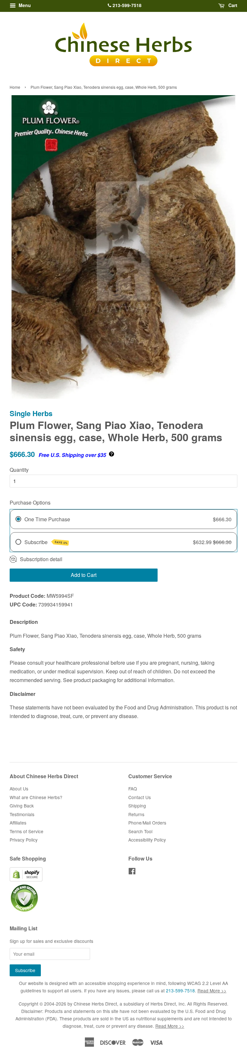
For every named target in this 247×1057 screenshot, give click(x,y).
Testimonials (22, 814)
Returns (136, 814)
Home (15, 87)
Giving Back (22, 805)
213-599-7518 (126, 5)
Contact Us (139, 797)
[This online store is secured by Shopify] (26, 879)
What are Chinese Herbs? (36, 797)
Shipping (137, 805)
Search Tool (140, 831)
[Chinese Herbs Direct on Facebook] (132, 872)
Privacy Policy (24, 839)
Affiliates (18, 822)
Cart (232, 5)
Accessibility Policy (147, 839)
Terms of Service (26, 831)
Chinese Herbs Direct (95, 1003)
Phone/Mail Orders (147, 822)
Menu (24, 5)
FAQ (132, 788)
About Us (19, 788)
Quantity (19, 469)
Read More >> (211, 990)
